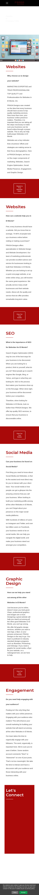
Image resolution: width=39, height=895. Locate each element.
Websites (15, 870)
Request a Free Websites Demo (20, 188)
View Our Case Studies (19, 315)
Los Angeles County (22, 18)
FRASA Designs (13, 105)
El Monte (10, 18)
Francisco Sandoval (20, 16)
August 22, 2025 (12, 14)
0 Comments (10, 21)
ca (11, 867)
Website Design (25, 249)
